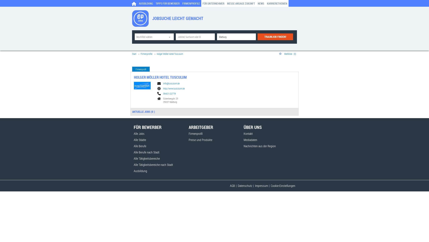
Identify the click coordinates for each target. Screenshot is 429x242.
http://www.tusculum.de (174, 88)
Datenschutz (245, 186)
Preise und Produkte (200, 140)
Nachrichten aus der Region (260, 146)
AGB (232, 186)
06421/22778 (169, 93)
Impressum (261, 186)
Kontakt (248, 134)
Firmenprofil (141, 69)
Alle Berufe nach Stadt (146, 152)
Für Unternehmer (213, 3)
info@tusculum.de (171, 83)
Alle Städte (140, 140)
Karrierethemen (277, 3)
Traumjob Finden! (275, 37)
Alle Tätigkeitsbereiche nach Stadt (153, 165)
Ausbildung (146, 3)
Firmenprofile (191, 3)
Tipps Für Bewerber (168, 3)
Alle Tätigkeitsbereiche (147, 158)
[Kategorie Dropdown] (170, 36)
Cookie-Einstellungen (283, 186)
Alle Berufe (140, 146)
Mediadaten (250, 140)
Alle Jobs (139, 134)
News (261, 3)
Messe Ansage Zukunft (241, 3)
